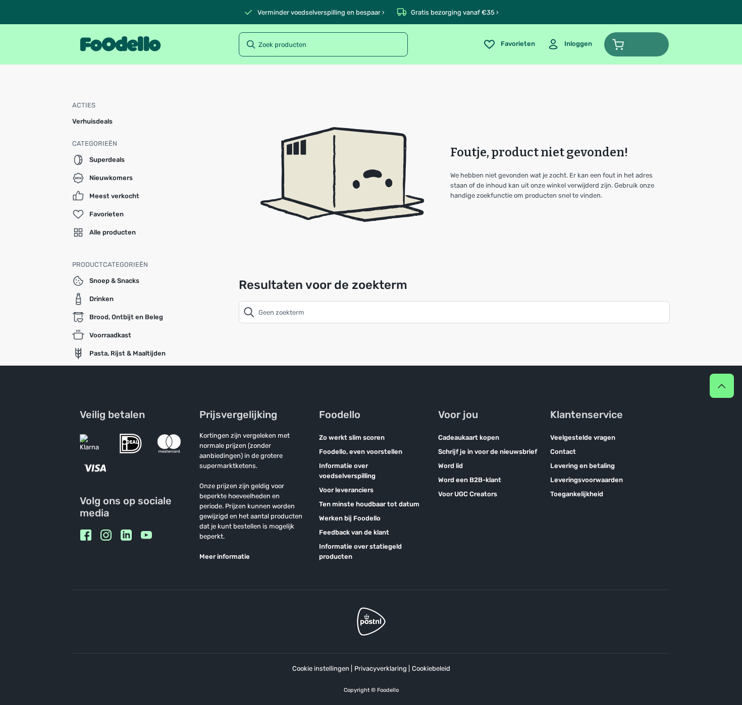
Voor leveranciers (346, 490)
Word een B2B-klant (469, 480)
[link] (569, 44)
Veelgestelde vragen (582, 437)
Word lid (450, 465)
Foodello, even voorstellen (360, 451)
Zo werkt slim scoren (352, 437)
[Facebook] (86, 535)
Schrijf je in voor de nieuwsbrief (487, 451)
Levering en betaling (582, 465)
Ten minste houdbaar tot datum (369, 504)
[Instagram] (106, 535)
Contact (563, 451)
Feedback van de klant (354, 532)
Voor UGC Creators (467, 494)
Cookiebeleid (431, 668)
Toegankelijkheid (576, 494)
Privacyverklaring (380, 668)
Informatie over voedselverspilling (347, 471)
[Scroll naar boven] (722, 386)
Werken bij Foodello (350, 518)
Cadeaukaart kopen (468, 437)
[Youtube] (146, 535)
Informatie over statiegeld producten (360, 551)
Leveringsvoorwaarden (586, 480)
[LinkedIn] (126, 535)
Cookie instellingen (320, 668)
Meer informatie (224, 556)
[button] (636, 44)
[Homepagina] (120, 44)
